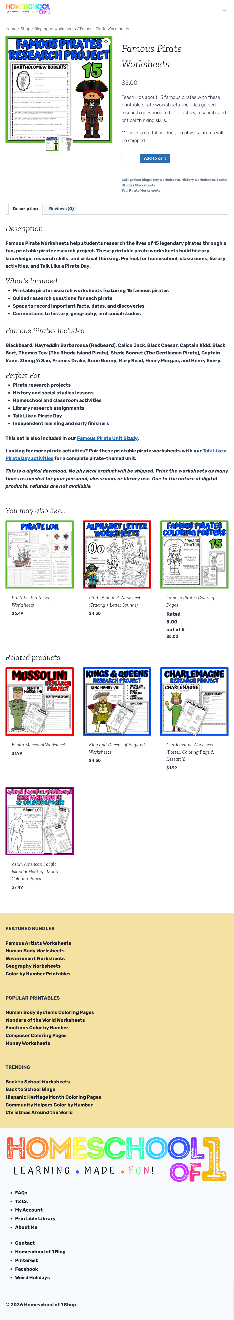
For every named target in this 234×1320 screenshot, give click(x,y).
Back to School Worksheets (37, 1082)
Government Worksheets (35, 958)
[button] (106, 42)
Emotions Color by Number (37, 1027)
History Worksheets (198, 180)
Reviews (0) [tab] (61, 208)
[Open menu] (224, 9)
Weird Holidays (32, 1277)
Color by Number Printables (38, 974)
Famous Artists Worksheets (38, 943)
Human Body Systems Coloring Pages (49, 1012)
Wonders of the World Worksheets (45, 1020)
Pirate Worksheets (144, 190)
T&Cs (21, 1201)
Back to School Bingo (30, 1089)
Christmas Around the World (39, 1112)
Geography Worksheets (33, 966)
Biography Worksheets (161, 180)
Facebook (26, 1269)
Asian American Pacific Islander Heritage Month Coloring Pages (36, 871)
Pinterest (26, 1260)
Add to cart (155, 158)
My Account (29, 1210)
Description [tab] (25, 208)
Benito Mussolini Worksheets (39, 744)
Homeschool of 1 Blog (40, 1251)
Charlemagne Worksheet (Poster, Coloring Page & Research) (190, 752)
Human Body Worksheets (35, 950)
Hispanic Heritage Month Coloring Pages (53, 1097)
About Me (26, 1227)
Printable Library (35, 1218)
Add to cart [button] (26, 627)
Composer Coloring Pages (36, 1035)
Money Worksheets (27, 1043)
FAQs (21, 1193)
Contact (25, 1243)
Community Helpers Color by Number (49, 1105)
